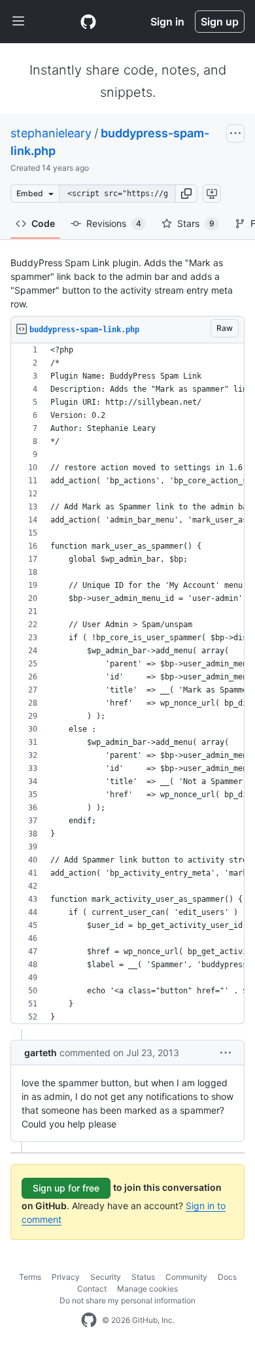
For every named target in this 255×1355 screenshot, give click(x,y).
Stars (195, 223)
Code (43, 223)
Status (143, 1277)
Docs (227, 1277)
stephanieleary (51, 133)
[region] (127, 683)
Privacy (66, 1277)
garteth (40, 1052)
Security (105, 1277)
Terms (30, 1277)
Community (186, 1277)
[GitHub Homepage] (89, 1320)
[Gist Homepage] (88, 21)
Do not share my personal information (128, 1300)
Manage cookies (147, 1289)
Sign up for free (66, 1187)
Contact (92, 1289)
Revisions (113, 223)
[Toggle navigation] (18, 21)
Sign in (167, 21)
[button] (186, 193)
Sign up (220, 21)
